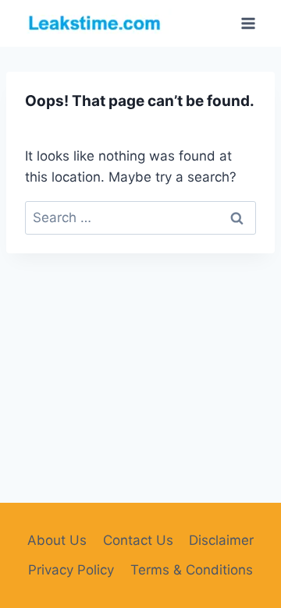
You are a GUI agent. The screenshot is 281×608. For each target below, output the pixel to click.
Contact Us (138, 540)
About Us (57, 540)
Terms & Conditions (191, 570)
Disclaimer (221, 540)
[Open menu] (247, 23)
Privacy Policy (71, 570)
